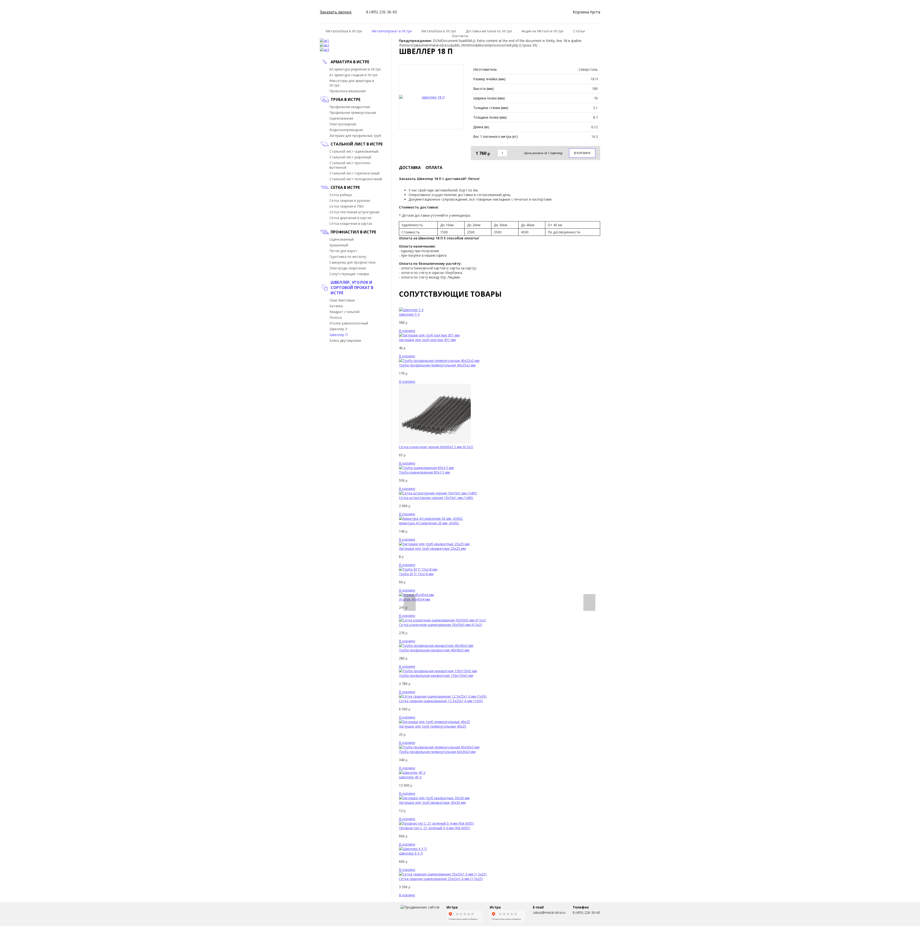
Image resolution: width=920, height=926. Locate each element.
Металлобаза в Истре (344, 31)
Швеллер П (338, 334)
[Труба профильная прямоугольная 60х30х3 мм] (439, 747)
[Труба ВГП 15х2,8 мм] (418, 569)
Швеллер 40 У (410, 777)
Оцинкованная (341, 118)
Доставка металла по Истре (489, 31)
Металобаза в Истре (438, 31)
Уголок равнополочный (348, 323)
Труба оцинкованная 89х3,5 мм (424, 472)
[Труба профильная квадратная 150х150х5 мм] (438, 671)
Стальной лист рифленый (350, 157)
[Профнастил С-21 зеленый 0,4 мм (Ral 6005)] (436, 823)
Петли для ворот (343, 251)
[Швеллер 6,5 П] (413, 848)
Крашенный (338, 245)
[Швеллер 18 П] (431, 97)
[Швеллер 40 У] (412, 772)
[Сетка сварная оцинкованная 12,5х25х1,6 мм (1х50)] (443, 696)
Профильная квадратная (349, 106)
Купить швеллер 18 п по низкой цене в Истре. (337, 914)
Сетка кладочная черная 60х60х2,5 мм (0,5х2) (436, 447)
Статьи (579, 31)
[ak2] (324, 45)
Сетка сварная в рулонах (349, 200)
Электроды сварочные (347, 268)
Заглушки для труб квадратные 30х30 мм (432, 802)
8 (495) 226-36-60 (586, 912)
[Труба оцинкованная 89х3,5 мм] (426, 467)
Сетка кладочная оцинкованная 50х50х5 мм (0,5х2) (440, 624)
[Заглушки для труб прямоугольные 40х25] (434, 721)
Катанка (336, 306)
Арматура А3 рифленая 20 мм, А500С (429, 523)
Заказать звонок (336, 12)
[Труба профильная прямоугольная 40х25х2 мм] (439, 360)
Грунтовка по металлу (347, 256)
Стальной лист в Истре (357, 144)
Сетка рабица (340, 194)
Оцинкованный (341, 239)
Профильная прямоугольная (352, 112)
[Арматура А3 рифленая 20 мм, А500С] (431, 518)
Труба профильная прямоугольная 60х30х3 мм (437, 751)
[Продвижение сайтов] (420, 907)
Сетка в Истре (345, 187)
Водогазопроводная (346, 129)
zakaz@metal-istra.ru (549, 912)
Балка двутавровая (345, 340)
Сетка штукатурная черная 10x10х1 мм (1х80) (436, 497)
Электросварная (342, 124)
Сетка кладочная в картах (350, 223)
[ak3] (324, 49)
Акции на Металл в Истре (543, 31)
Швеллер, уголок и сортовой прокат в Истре (352, 287)
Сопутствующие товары (349, 274)
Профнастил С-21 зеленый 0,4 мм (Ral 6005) (434, 828)
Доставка (410, 167)
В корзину (582, 153)
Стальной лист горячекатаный (354, 173)
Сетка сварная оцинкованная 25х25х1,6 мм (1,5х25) (441, 878)
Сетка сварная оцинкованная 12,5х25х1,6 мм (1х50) (441, 701)
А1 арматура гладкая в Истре (353, 75)
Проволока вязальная (347, 91)
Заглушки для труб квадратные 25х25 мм (432, 548)
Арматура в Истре (350, 61)
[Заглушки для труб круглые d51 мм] (429, 335)
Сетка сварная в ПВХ (346, 206)
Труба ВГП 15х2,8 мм (416, 574)
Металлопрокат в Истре (392, 31)
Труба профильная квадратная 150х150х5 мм (436, 675)
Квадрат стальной (344, 311)
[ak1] (324, 40)
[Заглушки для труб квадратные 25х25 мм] (434, 544)
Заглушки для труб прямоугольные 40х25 (432, 726)
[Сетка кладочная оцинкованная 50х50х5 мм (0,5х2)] (442, 620)
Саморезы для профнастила (352, 262)
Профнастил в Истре (353, 232)
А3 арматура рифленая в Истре (355, 69)
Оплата (434, 167)
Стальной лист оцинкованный (353, 151)
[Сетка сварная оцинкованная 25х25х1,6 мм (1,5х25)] (443, 874)
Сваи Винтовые (342, 300)
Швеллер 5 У (409, 314)
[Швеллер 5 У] (411, 309)
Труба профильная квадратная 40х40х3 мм (434, 650)
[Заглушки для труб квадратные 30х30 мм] (434, 798)
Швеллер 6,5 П (411, 853)
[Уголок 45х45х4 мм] (416, 594)
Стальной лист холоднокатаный (355, 179)
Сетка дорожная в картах (350, 217)
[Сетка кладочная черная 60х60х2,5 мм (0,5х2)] (435, 442)
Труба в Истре (345, 99)
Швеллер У (338, 329)
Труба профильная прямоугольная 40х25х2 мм (437, 365)
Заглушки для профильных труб (355, 135)
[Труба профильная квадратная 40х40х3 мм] (436, 645)
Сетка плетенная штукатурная (354, 212)
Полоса (335, 317)
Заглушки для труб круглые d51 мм (427, 339)
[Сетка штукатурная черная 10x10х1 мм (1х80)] (438, 493)
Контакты (460, 36)
